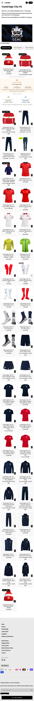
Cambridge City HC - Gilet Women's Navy (8, 555)
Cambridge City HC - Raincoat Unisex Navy (25, 555)
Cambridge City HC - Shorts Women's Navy (8, 375)
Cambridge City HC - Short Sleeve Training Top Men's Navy (8, 401)
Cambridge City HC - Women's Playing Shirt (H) (25, 206)
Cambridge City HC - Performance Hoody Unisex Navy (8, 504)
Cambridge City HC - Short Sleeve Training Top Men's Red (25, 426)
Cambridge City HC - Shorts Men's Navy (25, 350)
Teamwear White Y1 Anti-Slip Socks (8, 327)
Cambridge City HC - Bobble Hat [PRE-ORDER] (8, 70)
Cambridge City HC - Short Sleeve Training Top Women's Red (8, 452)
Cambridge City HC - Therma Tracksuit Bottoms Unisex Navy (25, 504)
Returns (4, 626)
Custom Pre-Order (6, 47)
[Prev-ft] (32, 690)
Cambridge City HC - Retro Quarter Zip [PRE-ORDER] (25, 71)
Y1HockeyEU (5, 631)
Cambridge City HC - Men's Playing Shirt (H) (25, 179)
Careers (4, 652)
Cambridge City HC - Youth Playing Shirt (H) (8, 205)
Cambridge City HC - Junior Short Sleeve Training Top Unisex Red (25, 453)
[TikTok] (4, 660)
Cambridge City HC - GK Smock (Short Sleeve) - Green (25, 256)
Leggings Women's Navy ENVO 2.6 (25, 154)
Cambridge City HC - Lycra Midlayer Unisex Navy (25, 478)
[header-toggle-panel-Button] (2, 3)
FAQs (3, 624)
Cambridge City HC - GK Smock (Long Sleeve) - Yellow (8, 256)
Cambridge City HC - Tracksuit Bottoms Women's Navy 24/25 (9, 155)
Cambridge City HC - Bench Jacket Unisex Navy (25, 580)
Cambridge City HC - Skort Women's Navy (25, 375)
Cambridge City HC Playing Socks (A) (8, 304)
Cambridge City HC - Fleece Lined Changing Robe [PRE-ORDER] (8, 180)
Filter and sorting (18, 697)
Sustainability (5, 629)
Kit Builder (4, 634)
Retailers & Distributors (7, 636)
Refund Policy (5, 640)
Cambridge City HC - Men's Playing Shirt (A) (8, 230)
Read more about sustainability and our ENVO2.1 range (17, 17)
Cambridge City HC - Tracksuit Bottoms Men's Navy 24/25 (25, 129)
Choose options (32, 66)
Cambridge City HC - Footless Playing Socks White (25, 280)
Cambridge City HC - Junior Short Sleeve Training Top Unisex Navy (8, 427)
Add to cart (15, 66)
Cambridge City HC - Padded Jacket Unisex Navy (8, 580)
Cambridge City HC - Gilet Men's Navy (25, 530)
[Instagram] (2, 660)
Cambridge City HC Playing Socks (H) (25, 304)
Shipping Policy (5, 643)
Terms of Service (6, 650)
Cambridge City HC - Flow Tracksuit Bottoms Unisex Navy (8, 531)
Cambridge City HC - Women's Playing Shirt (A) (25, 231)
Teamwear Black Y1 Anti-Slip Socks (8, 350)
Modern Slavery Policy (7, 648)
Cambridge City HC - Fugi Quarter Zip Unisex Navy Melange (8, 478)
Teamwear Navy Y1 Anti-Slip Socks (25, 327)
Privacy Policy (5, 645)
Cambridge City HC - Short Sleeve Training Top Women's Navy (25, 401)
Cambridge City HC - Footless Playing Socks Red (8, 280)
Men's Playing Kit (18, 47)
